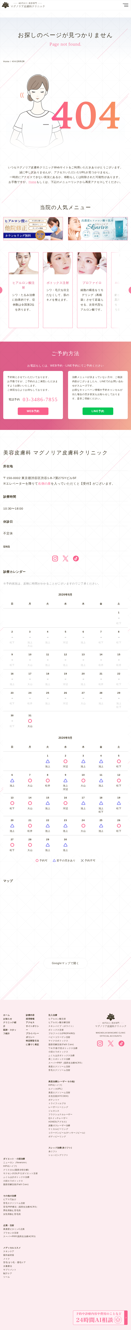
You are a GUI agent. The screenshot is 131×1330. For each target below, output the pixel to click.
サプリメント (9, 1270)
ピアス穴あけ (9, 1199)
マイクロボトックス (58, 1041)
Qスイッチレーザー (58, 1118)
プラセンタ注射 (11, 1233)
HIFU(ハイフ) (55, 1085)
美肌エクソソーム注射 (59, 1066)
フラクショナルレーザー (60, 1114)
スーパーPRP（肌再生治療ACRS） (65, 1063)
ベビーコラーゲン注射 (59, 1037)
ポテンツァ (53, 1100)
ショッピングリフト (58, 1155)
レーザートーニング (58, 1107)
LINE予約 (98, 411)
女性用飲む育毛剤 (12, 1214)
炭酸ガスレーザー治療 (59, 1125)
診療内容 (30, 1015)
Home (6, 61)
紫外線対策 (8, 1255)
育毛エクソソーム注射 (59, 1070)
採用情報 (30, 1019)
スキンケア (8, 1251)
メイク (6, 1259)
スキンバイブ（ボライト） (61, 1026)
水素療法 (7, 1266)
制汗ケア (7, 1273)
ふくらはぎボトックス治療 (61, 1055)
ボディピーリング (57, 1136)
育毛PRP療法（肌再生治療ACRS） (20, 1207)
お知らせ (7, 1019)
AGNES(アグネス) (57, 1122)
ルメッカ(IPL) (55, 1089)
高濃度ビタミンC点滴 (14, 1229)
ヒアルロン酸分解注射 (59, 1022)
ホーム (6, 1015)
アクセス (30, 1022)
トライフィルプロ (57, 1103)
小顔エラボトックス (58, 1052)
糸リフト (52, 1151)
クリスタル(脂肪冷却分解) (16, 1170)
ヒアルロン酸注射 (57, 1019)
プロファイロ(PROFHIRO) (61, 1033)
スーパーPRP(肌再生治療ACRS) (19, 1236)
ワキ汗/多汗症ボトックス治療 (62, 1048)
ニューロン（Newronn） (15, 1162)
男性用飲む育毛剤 (12, 1210)
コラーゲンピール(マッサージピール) (66, 1133)
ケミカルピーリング (58, 1129)
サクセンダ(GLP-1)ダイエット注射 (20, 1173)
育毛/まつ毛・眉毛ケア (14, 1262)
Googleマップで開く (65, 963)
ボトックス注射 (56, 1030)
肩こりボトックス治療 (59, 1059)
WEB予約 (33, 411)
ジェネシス (53, 1111)
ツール (6, 1277)
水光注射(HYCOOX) (58, 1096)
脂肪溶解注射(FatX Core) (61, 1044)
